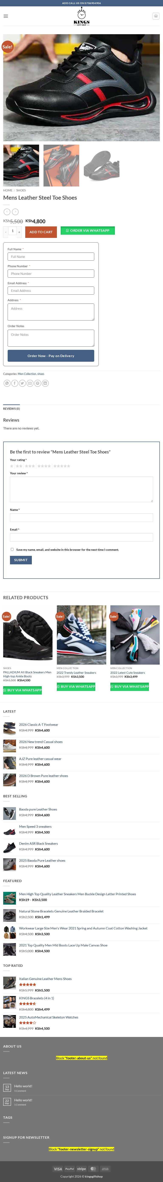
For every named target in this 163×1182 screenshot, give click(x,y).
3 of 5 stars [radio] (29, 466)
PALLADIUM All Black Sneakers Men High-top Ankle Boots (27, 674)
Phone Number (25, 266)
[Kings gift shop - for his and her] (81, 16)
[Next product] (7, 212)
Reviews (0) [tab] (11, 408)
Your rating (18, 460)
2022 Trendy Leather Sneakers (76, 672)
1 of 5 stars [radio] (11, 466)
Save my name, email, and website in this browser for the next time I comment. (67, 549)
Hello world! (23, 1086)
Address (21, 300)
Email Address (25, 283)
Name (15, 509)
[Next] (151, 88)
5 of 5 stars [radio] (61, 466)
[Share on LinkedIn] (45, 383)
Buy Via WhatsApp (24, 690)
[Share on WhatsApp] (7, 383)
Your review (19, 473)
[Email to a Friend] (30, 383)
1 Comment (27, 1090)
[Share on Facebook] (14, 383)
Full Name (22, 249)
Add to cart (41, 232)
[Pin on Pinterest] (37, 383)
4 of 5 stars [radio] (43, 466)
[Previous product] (15, 212)
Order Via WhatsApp (89, 230)
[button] (5, 16)
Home (7, 190)
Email (14, 529)
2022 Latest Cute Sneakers (127, 672)
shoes (21, 190)
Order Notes (16, 326)
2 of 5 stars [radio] (18, 466)
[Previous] (11, 88)
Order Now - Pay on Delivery (51, 356)
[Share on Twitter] (22, 383)
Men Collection (27, 374)
